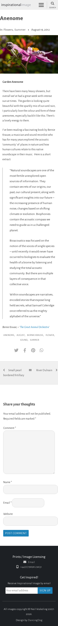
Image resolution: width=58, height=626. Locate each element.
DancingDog (35, 620)
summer (34, 340)
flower (50, 335)
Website (8, 514)
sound (24, 340)
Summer (20, 29)
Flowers (8, 29)
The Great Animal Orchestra (34, 327)
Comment (9, 428)
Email (7, 502)
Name (7, 482)
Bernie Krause (35, 335)
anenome (8, 335)
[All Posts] (30, 370)
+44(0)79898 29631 (31, 567)
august (21, 335)
